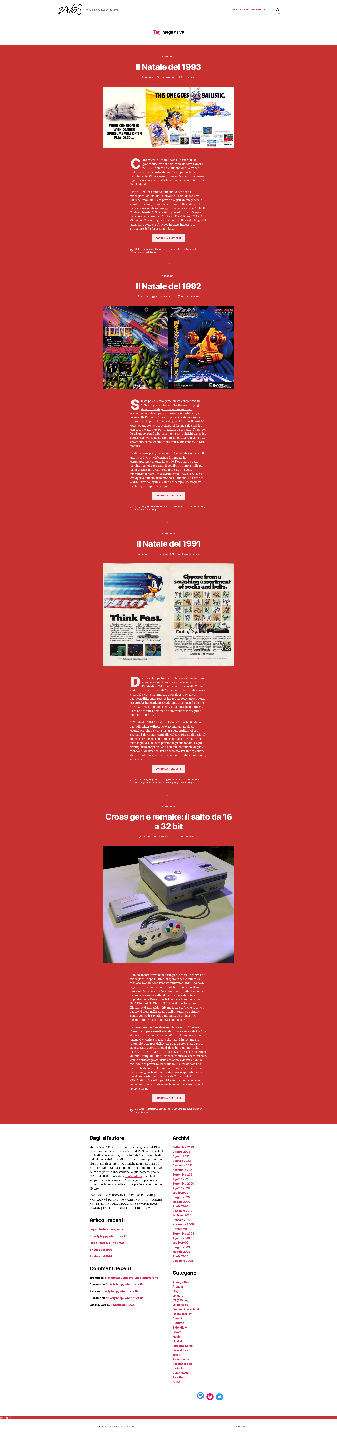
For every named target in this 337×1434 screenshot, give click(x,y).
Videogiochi (168, 57)
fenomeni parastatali (186, 1309)
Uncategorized (182, 1364)
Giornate (178, 1323)
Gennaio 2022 (181, 1160)
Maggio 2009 (181, 1251)
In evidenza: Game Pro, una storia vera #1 (131, 1277)
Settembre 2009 (183, 1233)
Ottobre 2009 (181, 1229)
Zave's (102, 1426)
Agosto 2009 (181, 1238)
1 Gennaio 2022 (167, 77)
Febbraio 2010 (181, 1215)
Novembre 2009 (183, 1224)
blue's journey (160, 779)
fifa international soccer (151, 249)
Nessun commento (190, 296)
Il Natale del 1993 (168, 67)
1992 (142, 506)
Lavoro (176, 1332)
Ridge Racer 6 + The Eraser (108, 1243)
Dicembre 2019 (182, 1211)
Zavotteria (179, 1377)
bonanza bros (175, 779)
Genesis (177, 1318)
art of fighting (146, 779)
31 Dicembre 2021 (165, 296)
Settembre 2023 (183, 1147)
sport (176, 1354)
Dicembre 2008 (182, 1260)
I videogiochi (238, 9)
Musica (177, 1336)
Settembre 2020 (183, 1183)
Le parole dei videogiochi (106, 1229)
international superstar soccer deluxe (152, 1109)
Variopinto (179, 1368)
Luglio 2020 (180, 1192)
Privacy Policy (258, 9)
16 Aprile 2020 (164, 836)
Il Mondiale (179, 1327)
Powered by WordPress (122, 1426)
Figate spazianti (182, 1313)
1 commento (189, 77)
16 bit (136, 506)
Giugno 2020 (181, 1197)
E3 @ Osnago (181, 1300)
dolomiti (193, 506)
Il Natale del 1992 (168, 286)
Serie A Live (180, 1350)
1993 (136, 249)
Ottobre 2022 (181, 1151)
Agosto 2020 (181, 1188)
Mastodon (5, 1417)
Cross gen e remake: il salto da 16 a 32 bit (168, 821)
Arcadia (177, 1286)
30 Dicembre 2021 (165, 554)
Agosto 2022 (181, 1156)
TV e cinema (180, 1359)
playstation (196, 1109)
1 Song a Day (180, 1282)
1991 (136, 779)
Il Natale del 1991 (168, 543)
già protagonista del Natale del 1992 (178, 208)
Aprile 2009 (180, 1256)
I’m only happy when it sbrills (108, 1236)
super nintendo (141, 1112)
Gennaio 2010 (181, 1220)
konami (174, 1109)
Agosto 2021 (180, 1179)
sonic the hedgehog (168, 782)
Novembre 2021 (182, 1170)
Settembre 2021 (183, 1174)
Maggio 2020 (181, 1201)
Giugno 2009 (181, 1247)
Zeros (176, 1382)
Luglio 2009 (180, 1242)
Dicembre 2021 (182, 1165)
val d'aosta (151, 252)
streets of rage (186, 782)
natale (179, 249)
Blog (175, 1291)
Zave (150, 77)
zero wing (151, 509)
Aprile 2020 (180, 1206)
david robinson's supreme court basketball (166, 506)
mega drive (169, 249)
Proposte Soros (182, 1345)
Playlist (177, 1341)
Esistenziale (180, 1304)
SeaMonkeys (133, 1176)
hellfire (201, 506)
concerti (178, 1295)
